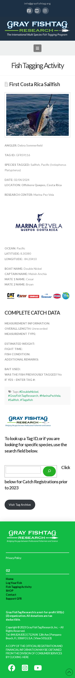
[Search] (49, 471)
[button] (38, 48)
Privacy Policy (13, 558)
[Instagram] (45, 10)
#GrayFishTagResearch (23, 395)
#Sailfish (13, 400)
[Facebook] (29, 10)
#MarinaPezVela (50, 395)
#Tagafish (26, 400)
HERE (25, 657)
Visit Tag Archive (20, 504)
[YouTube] (37, 10)
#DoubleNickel (28, 391)
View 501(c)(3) (43, 638)
